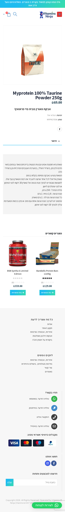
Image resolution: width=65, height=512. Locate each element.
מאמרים (48, 371)
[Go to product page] (47, 253)
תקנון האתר (47, 328)
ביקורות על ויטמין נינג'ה (42, 340)
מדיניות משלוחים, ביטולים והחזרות (36, 364)
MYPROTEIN (52, 119)
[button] (59, 14)
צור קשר (48, 367)
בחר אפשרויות (46, 292)
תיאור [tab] (54, 141)
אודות (49, 324)
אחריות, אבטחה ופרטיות (41, 332)
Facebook (59, 129)
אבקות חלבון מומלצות (42, 336)
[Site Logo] (47, 14)
